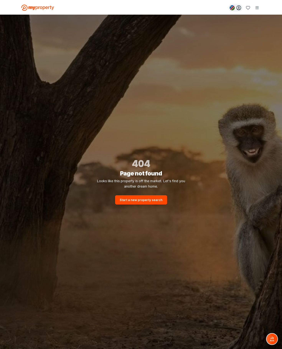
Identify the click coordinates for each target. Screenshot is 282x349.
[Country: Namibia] (235, 8)
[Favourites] (248, 8)
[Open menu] (257, 7)
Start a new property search (141, 200)
